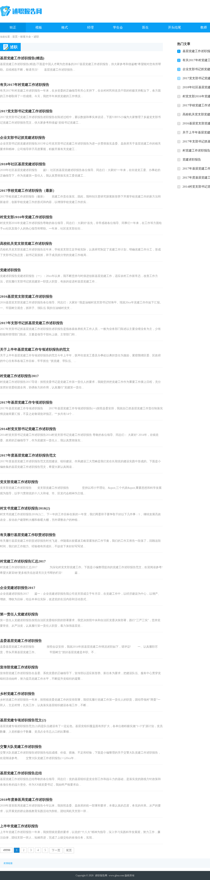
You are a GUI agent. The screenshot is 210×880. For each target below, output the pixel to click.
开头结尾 (174, 27)
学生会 (118, 27)
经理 (90, 27)
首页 (15, 36)
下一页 (56, 850)
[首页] (21, 11)
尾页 (69, 850)
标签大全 (25, 36)
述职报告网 (101, 875)
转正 (13, 27)
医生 (145, 27)
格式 (64, 27)
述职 (36, 36)
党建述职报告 (192, 159)
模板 (38, 27)
